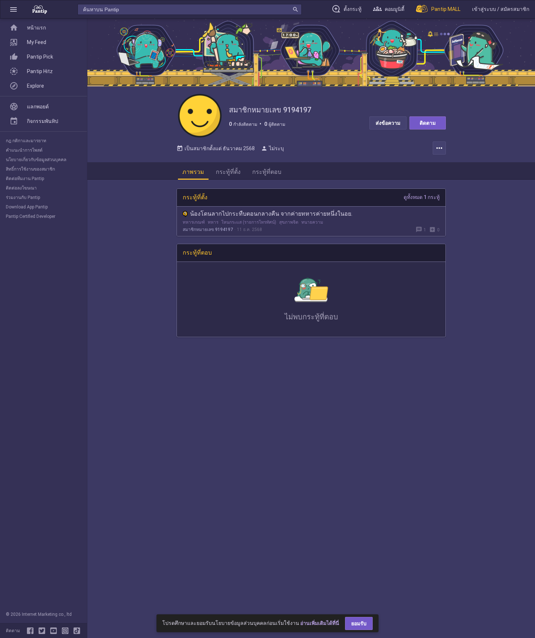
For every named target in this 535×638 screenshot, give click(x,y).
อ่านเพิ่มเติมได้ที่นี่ (319, 623)
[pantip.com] (40, 9)
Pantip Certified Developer (30, 216)
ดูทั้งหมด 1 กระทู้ (422, 197)
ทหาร (213, 222)
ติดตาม (428, 123)
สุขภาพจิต (288, 222)
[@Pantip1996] (43, 630)
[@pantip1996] (76, 630)
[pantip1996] (55, 630)
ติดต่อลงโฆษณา (21, 188)
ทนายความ (312, 222)
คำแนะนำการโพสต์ (24, 150)
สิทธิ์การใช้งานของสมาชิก (30, 169)
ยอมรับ (358, 623)
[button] (13, 9)
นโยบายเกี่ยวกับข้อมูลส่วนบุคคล (36, 159)
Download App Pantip (27, 207)
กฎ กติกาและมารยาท (26, 140)
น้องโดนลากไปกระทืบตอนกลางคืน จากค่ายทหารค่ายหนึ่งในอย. (271, 213)
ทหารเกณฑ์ (194, 222)
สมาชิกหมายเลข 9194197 (208, 229)
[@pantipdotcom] (66, 630)
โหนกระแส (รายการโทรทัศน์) (248, 222)
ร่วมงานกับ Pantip (23, 197)
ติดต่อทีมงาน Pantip (25, 178)
